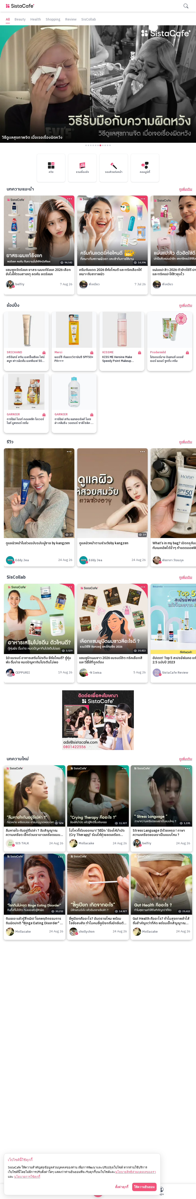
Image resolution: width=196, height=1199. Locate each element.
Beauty (20, 19)
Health (35, 19)
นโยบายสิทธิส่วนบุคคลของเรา (135, 1172)
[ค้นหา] (186, 6)
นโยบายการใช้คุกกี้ (27, 1176)
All (8, 19)
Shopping (53, 19)
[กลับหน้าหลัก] (21, 6)
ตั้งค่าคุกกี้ (121, 1187)
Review (70, 19)
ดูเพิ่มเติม (185, 189)
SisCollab (88, 19)
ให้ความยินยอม (144, 1187)
